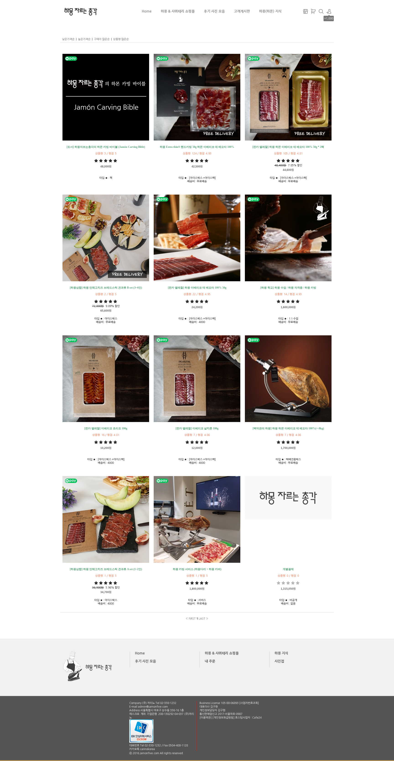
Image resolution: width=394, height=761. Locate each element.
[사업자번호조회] (249, 703)
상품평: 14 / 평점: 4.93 (288, 294)
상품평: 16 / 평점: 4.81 (105, 435)
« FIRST (191, 618)
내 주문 (210, 661)
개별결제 (288, 569)
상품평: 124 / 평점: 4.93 (197, 153)
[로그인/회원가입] (328, 11)
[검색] (321, 11)
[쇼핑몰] (305, 11)
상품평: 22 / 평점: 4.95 (197, 294)
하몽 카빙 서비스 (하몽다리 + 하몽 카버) (197, 569)
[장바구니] (313, 11)
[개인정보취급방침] (223, 717)
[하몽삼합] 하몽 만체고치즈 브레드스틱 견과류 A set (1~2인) (106, 569)
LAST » (203, 618)
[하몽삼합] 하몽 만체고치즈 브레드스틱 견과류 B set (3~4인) (106, 287)
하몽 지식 (281, 653)
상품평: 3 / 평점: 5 (106, 153)
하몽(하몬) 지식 (270, 11)
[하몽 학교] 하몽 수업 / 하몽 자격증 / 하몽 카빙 (288, 287)
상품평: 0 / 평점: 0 (288, 575)
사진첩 (279, 661)
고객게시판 (242, 11)
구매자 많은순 (102, 39)
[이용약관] (206, 717)
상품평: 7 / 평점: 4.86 (197, 435)
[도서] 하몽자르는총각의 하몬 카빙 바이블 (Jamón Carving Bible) (106, 147)
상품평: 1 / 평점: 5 (106, 575)
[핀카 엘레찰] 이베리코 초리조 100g (105, 428)
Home (147, 11)
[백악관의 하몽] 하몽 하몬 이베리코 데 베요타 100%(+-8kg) (288, 428)
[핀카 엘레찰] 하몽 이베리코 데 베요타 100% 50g (197, 287)
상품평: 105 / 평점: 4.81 (288, 153)
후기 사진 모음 (214, 11)
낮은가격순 (68, 39)
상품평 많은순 (121, 39)
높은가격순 (84, 39)
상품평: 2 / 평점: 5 (106, 294)
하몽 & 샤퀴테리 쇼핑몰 (178, 11)
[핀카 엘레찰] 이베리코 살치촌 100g (197, 428)
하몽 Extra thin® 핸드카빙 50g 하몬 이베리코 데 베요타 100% (197, 147)
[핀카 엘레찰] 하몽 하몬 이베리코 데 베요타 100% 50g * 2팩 (288, 147)
